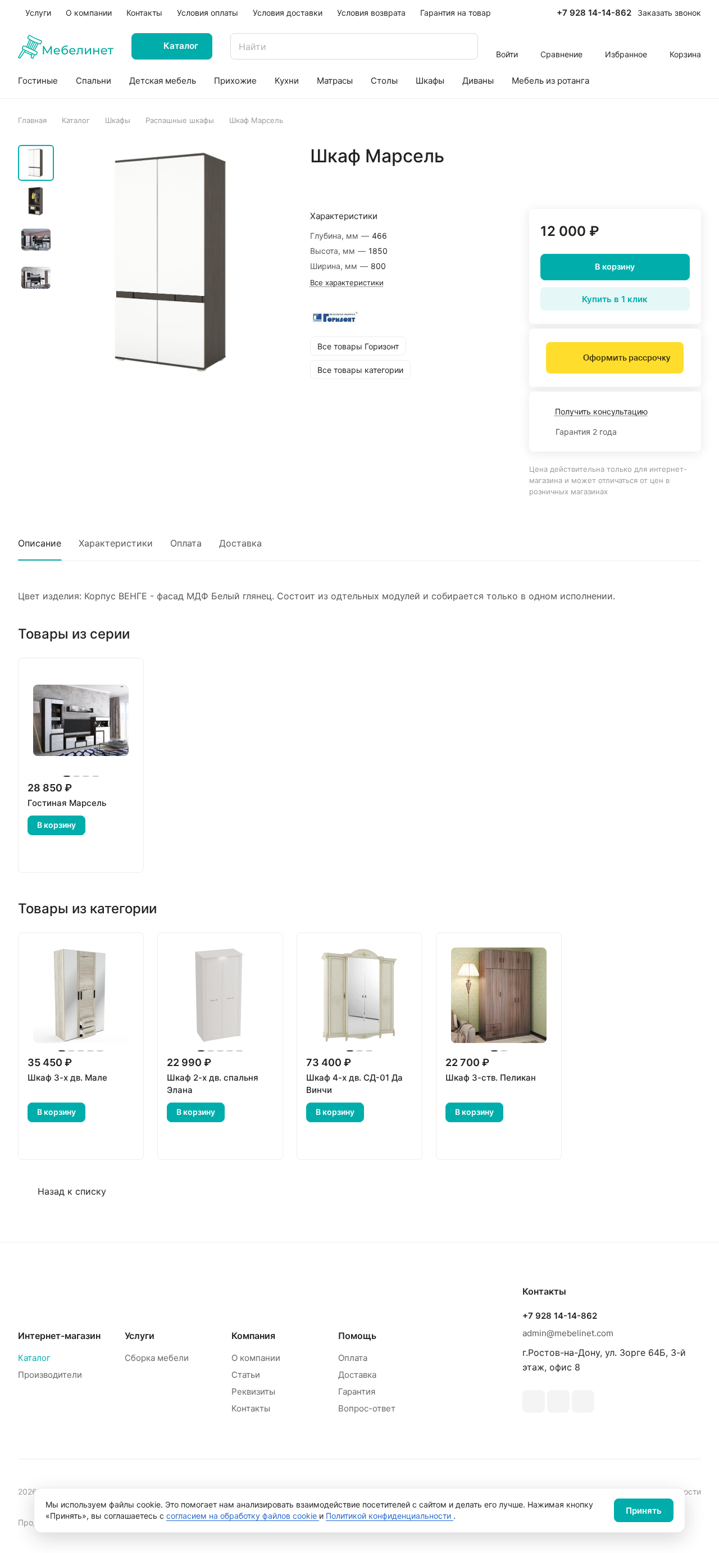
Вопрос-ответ (366, 1408)
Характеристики (116, 543)
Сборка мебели (157, 1357)
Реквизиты (253, 1391)
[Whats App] (558, 1401)
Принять (644, 1510)
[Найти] (464, 46)
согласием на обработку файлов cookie (242, 1515)
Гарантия (356, 1391)
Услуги (139, 1335)
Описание (39, 543)
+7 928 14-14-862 (594, 13)
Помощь (357, 1335)
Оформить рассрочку (626, 358)
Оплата (186, 543)
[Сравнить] (665, 180)
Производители (50, 1374)
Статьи (245, 1374)
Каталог (34, 1357)
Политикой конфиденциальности (389, 1515)
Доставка (240, 543)
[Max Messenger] (583, 1401)
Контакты (250, 1408)
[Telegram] (533, 1401)
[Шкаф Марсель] (174, 262)
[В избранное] (639, 180)
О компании (255, 1357)
